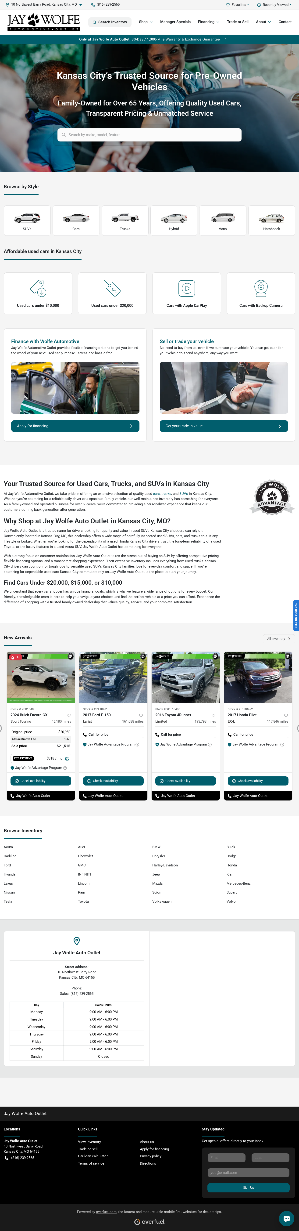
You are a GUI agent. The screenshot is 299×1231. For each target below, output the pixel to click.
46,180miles (61, 721)
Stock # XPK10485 (23, 709)
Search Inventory (112, 22)
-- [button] (143, 738)
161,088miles (133, 721)
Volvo (231, 901)
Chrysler (158, 856)
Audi (81, 847)
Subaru (232, 892)
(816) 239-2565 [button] (108, 4)
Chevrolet (85, 856)
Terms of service (91, 1163)
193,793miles (205, 721)
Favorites (239, 5)
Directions (148, 1163)
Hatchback (271, 229)
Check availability (33, 781)
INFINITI (84, 874)
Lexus (8, 883)
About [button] (261, 22)
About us (147, 1142)
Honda (232, 865)
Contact (285, 22)
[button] (45, 4)
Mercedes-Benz (238, 883)
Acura (8, 847)
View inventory (89, 1142)
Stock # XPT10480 (167, 709)
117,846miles (277, 721)
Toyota (83, 901)
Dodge (232, 856)
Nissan (9, 892)
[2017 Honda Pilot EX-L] (258, 677)
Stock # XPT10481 (95, 709)
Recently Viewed (275, 5)
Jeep (156, 874)
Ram (81, 892)
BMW (156, 847)
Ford (7, 865)
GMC (82, 865)
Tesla (8, 901)
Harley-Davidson (165, 865)
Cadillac (10, 856)
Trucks (125, 229)
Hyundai (10, 874)
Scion (156, 892)
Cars (76, 229)
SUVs (27, 229)
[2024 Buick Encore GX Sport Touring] (41, 677)
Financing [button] (206, 22)
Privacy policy (150, 1156)
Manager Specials (175, 22)
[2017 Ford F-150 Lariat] (113, 677)
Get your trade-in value (184, 426)
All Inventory (276, 639)
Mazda (157, 883)
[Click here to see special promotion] (149, 39)
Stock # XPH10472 (240, 709)
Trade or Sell (238, 22)
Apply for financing (32, 426)
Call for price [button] (98, 734)
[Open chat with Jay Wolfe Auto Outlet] (286, 1218)
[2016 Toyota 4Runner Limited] (186, 677)
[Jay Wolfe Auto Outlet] (43, 22)
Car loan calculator (93, 1156)
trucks (166, 494)
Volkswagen (161, 901)
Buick (231, 847)
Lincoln (83, 883)
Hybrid (174, 229)
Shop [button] (143, 22)
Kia (229, 874)
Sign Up (248, 1187)
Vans (223, 229)
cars (156, 494)
